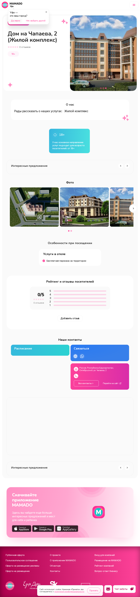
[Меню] (134, 5)
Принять (93, 590)
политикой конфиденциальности (69, 591)
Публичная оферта (14, 555)
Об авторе (55, 565)
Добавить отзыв (70, 318)
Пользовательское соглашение (21, 560)
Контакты (55, 571)
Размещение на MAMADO (107, 560)
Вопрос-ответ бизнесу (106, 571)
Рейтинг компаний (104, 565)
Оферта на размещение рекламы (22, 565)
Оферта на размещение (17, 571)
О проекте (55, 555)
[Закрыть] (46, 12)
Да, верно (15, 20)
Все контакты (85, 383)
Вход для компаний (104, 555)
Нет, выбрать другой (35, 20)
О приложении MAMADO (63, 560)
